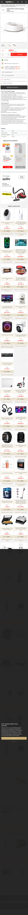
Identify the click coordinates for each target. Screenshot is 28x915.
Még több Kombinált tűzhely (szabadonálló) (20, 485)
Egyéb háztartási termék (20, 5)
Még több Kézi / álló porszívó (21, 402)
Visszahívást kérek (8, 72)
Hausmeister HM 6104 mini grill (7, 279)
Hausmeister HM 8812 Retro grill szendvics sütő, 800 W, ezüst (20, 529)
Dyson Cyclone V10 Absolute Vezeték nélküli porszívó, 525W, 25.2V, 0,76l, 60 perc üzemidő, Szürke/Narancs (20, 501)
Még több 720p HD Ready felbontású (7, 318)
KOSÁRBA (8, 167)
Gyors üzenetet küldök (9, 75)
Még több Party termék (7, 262)
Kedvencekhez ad (7, 79)
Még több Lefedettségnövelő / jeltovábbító (21, 234)
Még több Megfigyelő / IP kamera (7, 233)
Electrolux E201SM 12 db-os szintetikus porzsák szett (7, 501)
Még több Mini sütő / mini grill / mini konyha (7, 290)
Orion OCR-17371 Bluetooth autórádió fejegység (7, 363)
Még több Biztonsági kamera (20, 346)
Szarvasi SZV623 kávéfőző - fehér (20, 307)
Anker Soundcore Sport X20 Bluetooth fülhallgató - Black (7, 418)
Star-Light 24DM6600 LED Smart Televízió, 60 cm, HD (7, 307)
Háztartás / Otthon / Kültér (10, 5)
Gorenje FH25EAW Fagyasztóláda (7, 391)
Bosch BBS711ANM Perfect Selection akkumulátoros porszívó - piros (20, 391)
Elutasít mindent (14, 741)
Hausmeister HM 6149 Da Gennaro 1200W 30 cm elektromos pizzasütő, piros (20, 279)
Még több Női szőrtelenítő (7, 483)
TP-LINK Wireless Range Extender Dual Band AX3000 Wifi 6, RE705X (20, 223)
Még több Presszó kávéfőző (20, 318)
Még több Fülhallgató (7, 429)
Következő (27, 27)
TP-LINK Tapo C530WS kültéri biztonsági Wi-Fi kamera (20, 335)
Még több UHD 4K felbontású (20, 262)
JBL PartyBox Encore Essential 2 (7, 335)
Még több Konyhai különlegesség (20, 289)
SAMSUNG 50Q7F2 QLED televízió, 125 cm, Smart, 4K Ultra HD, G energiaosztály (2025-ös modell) (20, 251)
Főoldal (2, 5)
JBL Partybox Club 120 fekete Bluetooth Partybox (7, 251)
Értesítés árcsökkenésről (7, 83)
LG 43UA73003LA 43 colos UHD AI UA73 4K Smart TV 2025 (21, 418)
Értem (14, 738)
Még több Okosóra (7, 456)
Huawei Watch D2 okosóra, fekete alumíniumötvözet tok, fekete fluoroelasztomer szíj (7, 446)
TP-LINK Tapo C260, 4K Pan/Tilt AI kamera (7, 223)
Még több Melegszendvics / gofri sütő (20, 540)
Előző (1, 27)
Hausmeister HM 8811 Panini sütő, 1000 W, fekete (7, 529)
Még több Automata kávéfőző (20, 456)
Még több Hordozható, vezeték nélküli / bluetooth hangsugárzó (7, 347)
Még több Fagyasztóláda (7, 402)
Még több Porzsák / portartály (7, 512)
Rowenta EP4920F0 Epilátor (7, 473)
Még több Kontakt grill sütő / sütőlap (7, 540)
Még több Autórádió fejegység (7, 374)
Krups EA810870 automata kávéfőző (21, 446)
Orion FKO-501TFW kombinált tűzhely (21, 473)
